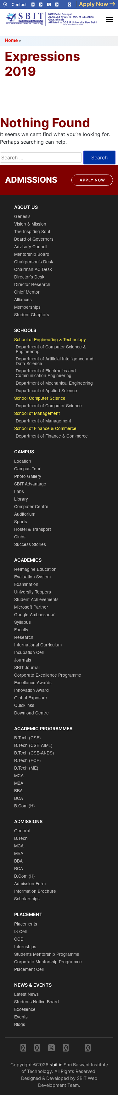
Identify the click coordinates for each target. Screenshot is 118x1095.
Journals (22, 659)
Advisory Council (30, 246)
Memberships (27, 307)
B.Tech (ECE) (27, 760)
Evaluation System (32, 576)
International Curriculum (38, 644)
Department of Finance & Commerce (52, 436)
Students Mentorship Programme (46, 954)
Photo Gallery (27, 476)
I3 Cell (20, 931)
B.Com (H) (24, 805)
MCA (19, 775)
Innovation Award (31, 690)
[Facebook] (40, 4)
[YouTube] (69, 4)
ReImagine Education (35, 569)
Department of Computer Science (49, 405)
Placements (25, 923)
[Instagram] (33, 4)
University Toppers (32, 591)
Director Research (32, 284)
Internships (25, 946)
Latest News (26, 994)
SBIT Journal (27, 667)
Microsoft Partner (31, 607)
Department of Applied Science (46, 390)
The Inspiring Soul (32, 231)
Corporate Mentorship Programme (48, 961)
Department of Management (43, 420)
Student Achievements (36, 599)
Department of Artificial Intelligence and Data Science (54, 360)
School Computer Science (39, 398)
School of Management (37, 413)
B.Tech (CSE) (27, 737)
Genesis (22, 216)
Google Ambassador (34, 614)
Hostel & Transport (32, 529)
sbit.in (56, 1064)
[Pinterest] (57, 4)
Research (23, 637)
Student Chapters (31, 314)
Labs (19, 491)
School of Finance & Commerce (45, 428)
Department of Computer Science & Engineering (51, 348)
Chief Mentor (27, 292)
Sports (20, 521)
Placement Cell (29, 969)
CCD (19, 939)
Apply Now (92, 180)
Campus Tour (27, 468)
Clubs (19, 536)
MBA (18, 783)
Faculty (21, 629)
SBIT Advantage (30, 483)
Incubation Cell (29, 652)
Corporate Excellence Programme (47, 675)
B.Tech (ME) (26, 768)
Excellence (25, 1009)
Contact (19, 4)
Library (21, 499)
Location (22, 461)
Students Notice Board (36, 1001)
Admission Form (30, 883)
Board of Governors (33, 239)
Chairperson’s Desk (33, 261)
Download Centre (31, 712)
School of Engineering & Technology (50, 339)
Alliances (23, 299)
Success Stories (30, 544)
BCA (18, 798)
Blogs (19, 1024)
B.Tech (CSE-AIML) (33, 745)
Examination (26, 584)
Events (21, 1016)
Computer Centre (31, 506)
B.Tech (21, 838)
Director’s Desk (29, 276)
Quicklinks (24, 705)
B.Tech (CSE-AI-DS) (34, 752)
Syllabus (22, 622)
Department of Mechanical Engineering (54, 383)
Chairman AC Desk (33, 269)
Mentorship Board (31, 254)
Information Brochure (35, 891)
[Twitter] (49, 4)
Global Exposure (30, 697)
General (22, 830)
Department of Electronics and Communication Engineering (46, 372)
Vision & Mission (30, 224)
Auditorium (24, 514)
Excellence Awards (33, 682)
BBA (18, 790)
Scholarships (27, 898)
